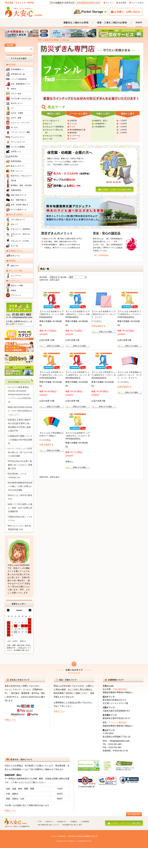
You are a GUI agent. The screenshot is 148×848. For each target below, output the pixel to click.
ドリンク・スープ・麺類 (20, 132)
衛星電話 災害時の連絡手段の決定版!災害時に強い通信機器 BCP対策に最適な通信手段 (19, 425)
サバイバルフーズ (18, 142)
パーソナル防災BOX (19, 79)
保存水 (13, 89)
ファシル (73, 124)
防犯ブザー (15, 266)
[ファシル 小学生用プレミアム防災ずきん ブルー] (103, 367)
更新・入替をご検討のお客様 (112, 22)
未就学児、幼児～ (101, 120)
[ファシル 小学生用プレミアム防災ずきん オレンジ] (51, 367)
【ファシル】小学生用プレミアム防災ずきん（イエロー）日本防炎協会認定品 (129, 314)
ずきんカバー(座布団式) (54, 127)
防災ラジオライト (18, 166)
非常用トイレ (16, 152)
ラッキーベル (75, 136)
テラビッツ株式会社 (118, 722)
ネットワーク (16, 276)
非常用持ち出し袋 (18, 74)
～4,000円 (123, 130)
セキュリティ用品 (15, 271)
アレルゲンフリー (18, 137)
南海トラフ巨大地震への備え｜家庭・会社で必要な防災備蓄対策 (20, 508)
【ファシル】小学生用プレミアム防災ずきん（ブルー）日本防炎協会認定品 (103, 375)
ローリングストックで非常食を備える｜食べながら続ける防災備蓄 (20, 452)
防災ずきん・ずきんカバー (21, 176)
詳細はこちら (10, 720)
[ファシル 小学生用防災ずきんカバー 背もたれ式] (51, 428)
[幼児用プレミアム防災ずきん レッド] (51, 306)
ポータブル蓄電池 (18, 147)
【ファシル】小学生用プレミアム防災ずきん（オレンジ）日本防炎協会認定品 (51, 375)
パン (12, 108)
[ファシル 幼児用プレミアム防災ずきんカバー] (103, 306)
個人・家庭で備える (18, 200)
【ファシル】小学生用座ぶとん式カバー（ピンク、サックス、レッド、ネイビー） (129, 375)
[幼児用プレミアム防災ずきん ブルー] (77, 306)
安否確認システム (15, 251)
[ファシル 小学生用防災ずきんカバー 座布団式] (129, 367)
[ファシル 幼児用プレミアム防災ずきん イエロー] (77, 428)
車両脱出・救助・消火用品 (21, 185)
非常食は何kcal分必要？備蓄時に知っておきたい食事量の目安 (20, 465)
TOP (39, 40)
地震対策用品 (16, 190)
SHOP (139, 22)
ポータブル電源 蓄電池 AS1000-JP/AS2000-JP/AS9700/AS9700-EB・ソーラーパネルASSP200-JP (20, 394)
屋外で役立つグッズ (18, 195)
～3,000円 (123, 127)
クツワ (72, 127)
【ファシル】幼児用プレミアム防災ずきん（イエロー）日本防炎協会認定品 (77, 436)
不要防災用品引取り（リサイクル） (20, 519)
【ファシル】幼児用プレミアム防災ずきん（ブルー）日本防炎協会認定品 (77, 314)
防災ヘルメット (17, 171)
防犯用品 (12, 261)
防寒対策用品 (16, 161)
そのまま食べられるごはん (21, 98)
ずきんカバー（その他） (20, 241)
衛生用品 (14, 156)
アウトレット (16, 295)
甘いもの (14, 127)
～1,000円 (123, 120)
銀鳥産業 (73, 132)
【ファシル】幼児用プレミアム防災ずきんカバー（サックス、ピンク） (103, 314)
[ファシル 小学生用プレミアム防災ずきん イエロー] (129, 306)
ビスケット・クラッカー (20, 123)
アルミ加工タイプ (52, 120)
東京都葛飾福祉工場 (77, 130)
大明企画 (73, 120)
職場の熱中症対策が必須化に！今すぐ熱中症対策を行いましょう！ (20, 411)
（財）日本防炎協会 (101, 255)
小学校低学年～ (100, 124)
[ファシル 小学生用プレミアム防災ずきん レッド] (77, 367)
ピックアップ (14, 281)
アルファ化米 (16, 94)
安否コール (15, 256)
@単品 (13, 290)
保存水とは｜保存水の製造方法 (20, 497)
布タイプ (48, 124)
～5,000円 (123, 132)
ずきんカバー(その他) (53, 136)
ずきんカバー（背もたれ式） (20, 235)
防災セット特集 (17, 285)
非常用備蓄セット (18, 69)
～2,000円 (123, 124)
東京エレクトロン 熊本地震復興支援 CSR (19, 528)
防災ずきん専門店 (52, 40)
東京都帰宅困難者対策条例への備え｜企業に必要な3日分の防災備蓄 (20, 486)
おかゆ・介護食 (17, 113)
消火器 (13, 180)
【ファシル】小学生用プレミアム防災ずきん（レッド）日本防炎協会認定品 (77, 375)
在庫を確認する (98, 326)
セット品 (48, 139)
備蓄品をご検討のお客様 (76, 22)
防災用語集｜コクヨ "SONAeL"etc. (17, 475)
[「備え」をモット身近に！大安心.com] (23, 12)
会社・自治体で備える (19, 205)
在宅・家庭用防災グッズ (20, 84)
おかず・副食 (16, 118)
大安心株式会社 (120, 689)
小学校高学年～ (100, 127)
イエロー (73, 139)
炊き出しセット (17, 103)
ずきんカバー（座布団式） (21, 229)
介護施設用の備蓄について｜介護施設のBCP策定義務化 (20, 439)
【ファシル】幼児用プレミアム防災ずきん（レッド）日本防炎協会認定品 (51, 314)
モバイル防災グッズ (18, 210)
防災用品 (12, 64)
